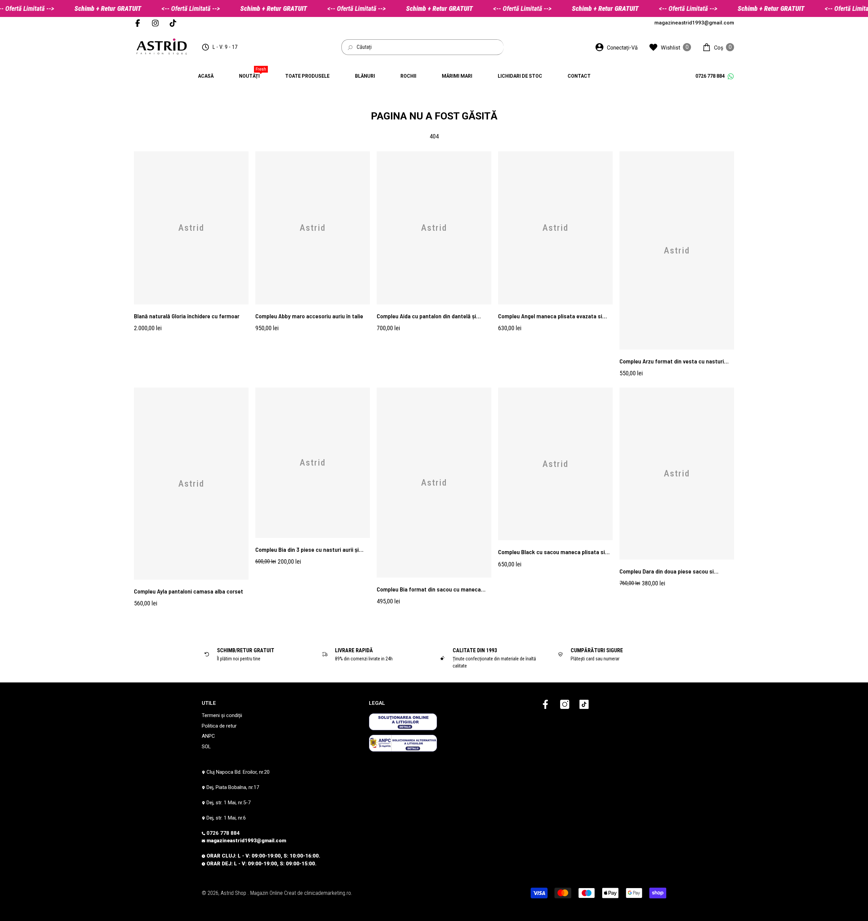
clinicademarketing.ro (327, 893)
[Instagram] (564, 705)
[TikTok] (584, 705)
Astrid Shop (234, 893)
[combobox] (430, 47)
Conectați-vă (622, 47)
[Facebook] (545, 705)
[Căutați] (422, 47)
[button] (718, 47)
